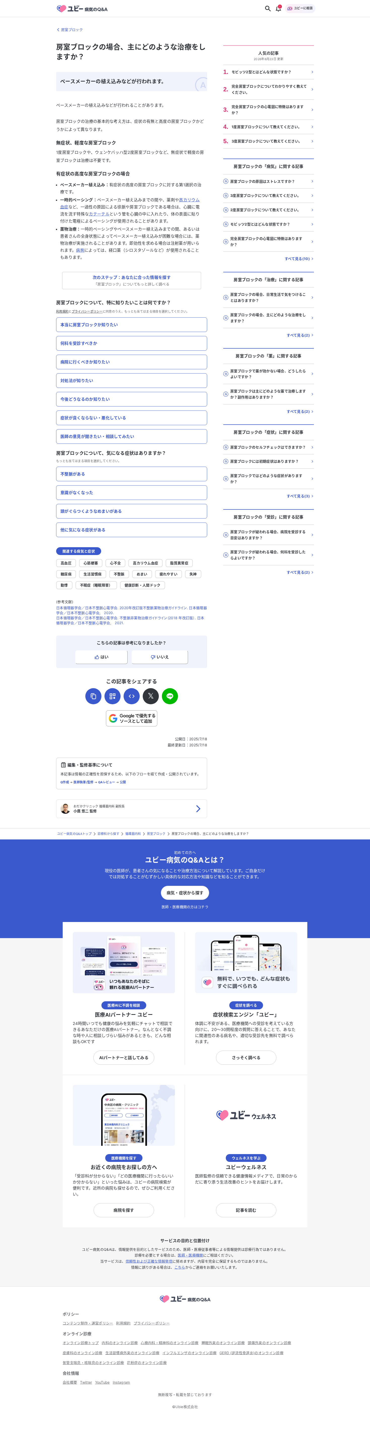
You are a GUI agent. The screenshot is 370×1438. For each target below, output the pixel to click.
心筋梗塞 (91, 563)
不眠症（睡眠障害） (96, 585)
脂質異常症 (179, 563)
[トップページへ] (185, 1303)
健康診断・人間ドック (143, 585)
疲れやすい (169, 574)
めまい (142, 574)
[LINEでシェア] (170, 696)
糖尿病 (66, 574)
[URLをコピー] (93, 696)
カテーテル (99, 213)
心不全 (115, 563)
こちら (179, 1267)
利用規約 (62, 311)
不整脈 (119, 574)
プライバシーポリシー (87, 311)
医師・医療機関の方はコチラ (185, 907)
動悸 (64, 585)
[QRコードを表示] (112, 696)
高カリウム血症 (145, 563)
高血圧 (66, 563)
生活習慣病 (93, 574)
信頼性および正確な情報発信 (149, 1261)
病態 (80, 250)
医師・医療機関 (190, 1255)
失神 (193, 574)
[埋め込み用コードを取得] (132, 696)
